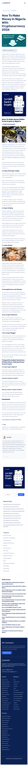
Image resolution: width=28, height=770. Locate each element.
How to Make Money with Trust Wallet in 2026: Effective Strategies (14, 590)
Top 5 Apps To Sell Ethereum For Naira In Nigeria (12, 631)
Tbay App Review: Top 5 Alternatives (11, 520)
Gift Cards (5, 550)
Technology (6, 566)
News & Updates (7, 558)
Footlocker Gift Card (6, 749)
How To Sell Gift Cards (18, 698)
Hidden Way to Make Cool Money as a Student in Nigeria (13, 621)
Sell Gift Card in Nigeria (6, 716)
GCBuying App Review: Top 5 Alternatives (12, 518)
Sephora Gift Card (5, 741)
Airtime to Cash (7, 535)
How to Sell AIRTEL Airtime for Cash (11, 624)
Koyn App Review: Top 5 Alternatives (11, 506)
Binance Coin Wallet (5, 694)
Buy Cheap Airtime (5, 698)
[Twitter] (7, 457)
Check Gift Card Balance (9, 538)
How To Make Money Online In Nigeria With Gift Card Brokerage (14, 610)
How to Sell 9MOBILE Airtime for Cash (11, 607)
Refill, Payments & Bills (8, 563)
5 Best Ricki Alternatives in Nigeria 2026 (11, 522)
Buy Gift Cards (4, 724)
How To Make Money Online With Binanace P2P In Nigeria (14, 614)
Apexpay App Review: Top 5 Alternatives (11, 504)
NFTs (4, 560)
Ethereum (11, 199)
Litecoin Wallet (4, 690)
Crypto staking (5, 223)
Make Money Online (6, 10)
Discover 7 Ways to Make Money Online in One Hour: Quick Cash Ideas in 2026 (13, 604)
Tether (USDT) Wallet (6, 686)
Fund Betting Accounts (6, 702)
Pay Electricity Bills (5, 704)
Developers (16, 686)
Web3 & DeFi (6, 571)
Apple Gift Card (5, 730)
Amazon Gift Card (5, 726)
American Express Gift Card (7, 728)
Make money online (5, 429)
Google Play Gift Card (6, 735)
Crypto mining (5, 263)
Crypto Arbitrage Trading (13, 427)
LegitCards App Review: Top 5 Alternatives (12, 515)
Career (15, 688)
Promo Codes (16, 690)
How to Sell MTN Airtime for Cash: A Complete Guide (13, 618)
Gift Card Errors (7, 548)
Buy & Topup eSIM (5, 709)
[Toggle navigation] (24, 3)
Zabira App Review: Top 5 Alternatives (11, 513)
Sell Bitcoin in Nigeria (6, 681)
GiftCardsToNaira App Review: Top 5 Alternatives (13, 508)
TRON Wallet (4, 696)
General (5, 545)
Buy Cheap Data (5, 700)
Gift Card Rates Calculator (18, 692)
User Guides (6, 568)
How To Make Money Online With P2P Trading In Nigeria (14, 587)
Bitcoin (7, 152)
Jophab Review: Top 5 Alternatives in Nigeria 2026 (13, 511)
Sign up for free (6, 652)
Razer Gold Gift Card (6, 745)
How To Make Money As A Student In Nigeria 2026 (13, 627)
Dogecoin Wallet (5, 688)
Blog (14, 679)
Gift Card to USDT (5, 722)
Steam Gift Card (5, 743)
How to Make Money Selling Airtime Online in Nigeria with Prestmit (13, 583)
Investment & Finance (8, 553)
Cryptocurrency (7, 540)
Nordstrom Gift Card (6, 739)
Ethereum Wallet (5, 692)
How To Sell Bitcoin (17, 700)
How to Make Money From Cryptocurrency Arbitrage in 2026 (12, 596)
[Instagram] (4, 457)
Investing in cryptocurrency (8, 144)
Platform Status (17, 709)
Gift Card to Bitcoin (5, 720)
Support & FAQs (16, 681)
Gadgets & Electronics (8, 543)
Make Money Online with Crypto (16, 429)
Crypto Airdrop (5, 427)
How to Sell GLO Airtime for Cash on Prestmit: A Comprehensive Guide (13, 600)
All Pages (15, 702)
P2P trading (14, 355)
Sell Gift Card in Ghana (6, 718)
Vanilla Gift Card (5, 747)
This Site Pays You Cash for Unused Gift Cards (14, 593)
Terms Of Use (16, 704)
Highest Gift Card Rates (18, 694)
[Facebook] (10, 457)
